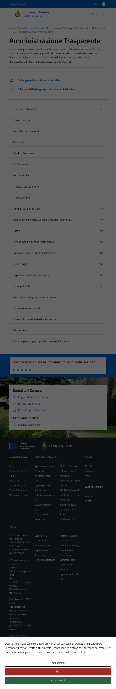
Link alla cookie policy (73, 652)
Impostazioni (58, 663)
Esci (58, 671)
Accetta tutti (58, 680)
